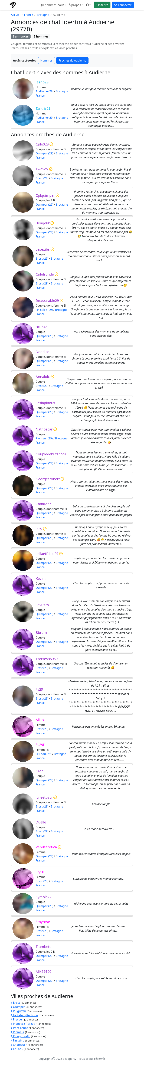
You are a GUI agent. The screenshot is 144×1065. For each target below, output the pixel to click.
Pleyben (18, 1019)
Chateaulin (19, 1045)
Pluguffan (19, 1011)
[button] (88, 5)
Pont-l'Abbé (20, 1028)
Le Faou (17, 1049)
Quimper (18, 1007)
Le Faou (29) (43, 754)
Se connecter (123, 5)
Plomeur (18, 1032)
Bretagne (43, 15)
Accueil (15, 15)
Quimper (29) (44, 153)
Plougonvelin (21, 1036)
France (28, 15)
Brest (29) (42, 178)
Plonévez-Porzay (23, 1024)
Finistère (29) (44, 310)
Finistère (18, 1040)
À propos (75, 5)
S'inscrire (102, 5)
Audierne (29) (44, 91)
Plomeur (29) (44, 438)
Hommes (46, 60)
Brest (16, 1003)
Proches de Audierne (72, 60)
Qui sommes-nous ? (53, 5)
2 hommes (41, 36)
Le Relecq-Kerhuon (25, 1015)
